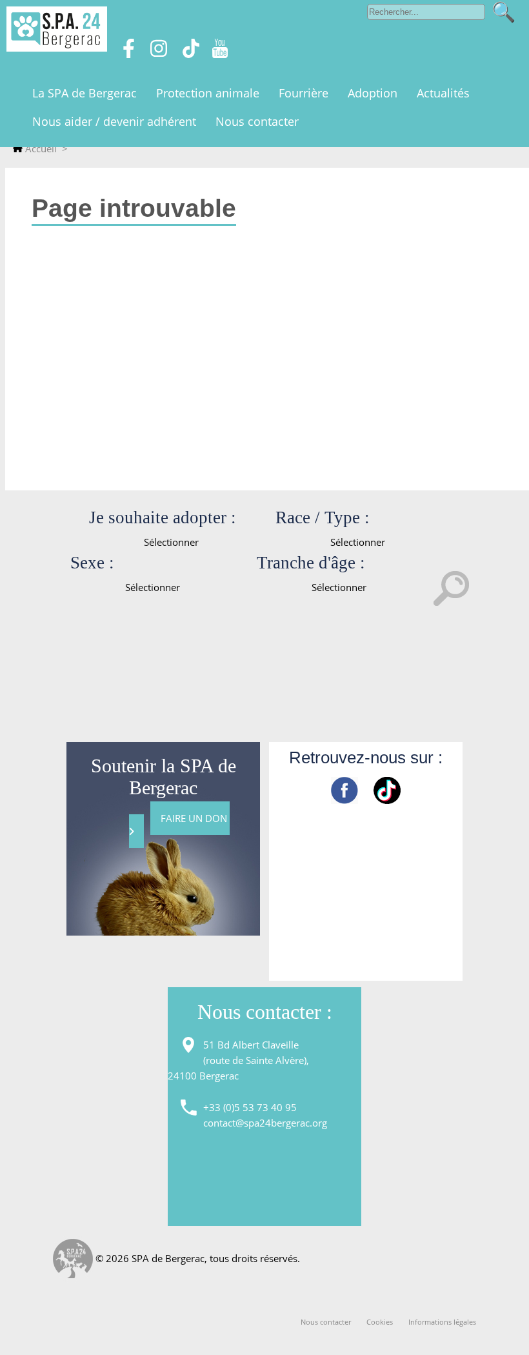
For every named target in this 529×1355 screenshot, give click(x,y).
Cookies (379, 1322)
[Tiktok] (191, 54)
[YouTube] (220, 54)
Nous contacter (326, 1322)
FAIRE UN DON (195, 818)
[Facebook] (129, 54)
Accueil (40, 148)
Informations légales (442, 1322)
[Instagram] (158, 54)
